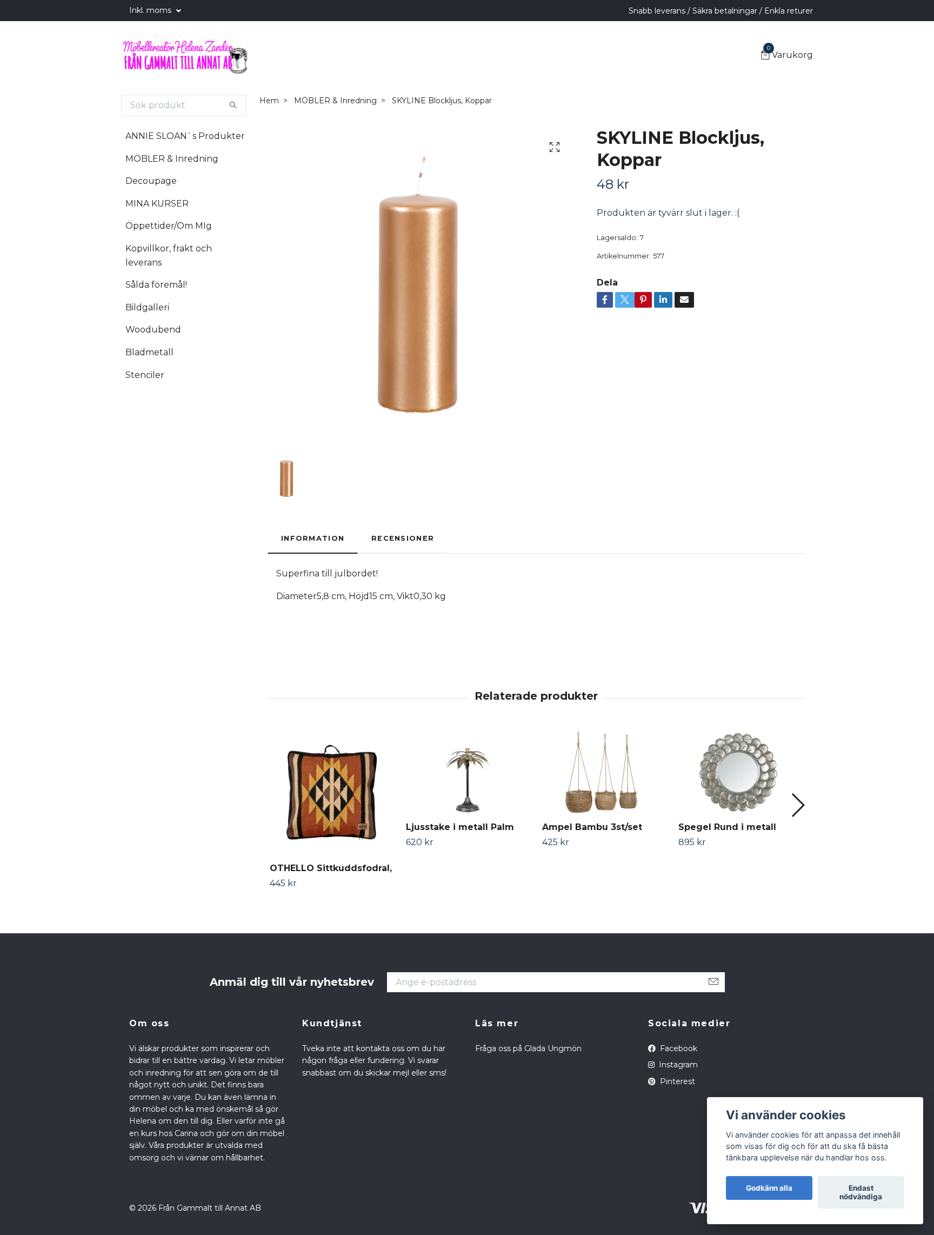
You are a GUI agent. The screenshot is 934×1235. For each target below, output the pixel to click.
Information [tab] (312, 538)
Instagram (677, 1065)
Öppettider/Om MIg (168, 226)
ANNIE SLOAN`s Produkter (185, 136)
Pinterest (676, 1081)
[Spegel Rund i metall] (740, 772)
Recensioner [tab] (402, 538)
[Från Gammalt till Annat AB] (185, 55)
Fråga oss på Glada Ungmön (528, 1048)
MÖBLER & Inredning (171, 159)
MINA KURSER (157, 203)
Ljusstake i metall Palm (460, 827)
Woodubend (153, 329)
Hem (269, 100)
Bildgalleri (147, 307)
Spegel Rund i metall (727, 827)
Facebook (677, 1048)
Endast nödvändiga (860, 1192)
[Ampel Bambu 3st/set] (604, 772)
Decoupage (151, 181)
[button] (797, 805)
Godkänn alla (769, 1188)
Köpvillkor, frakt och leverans (168, 255)
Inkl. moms (151, 10)
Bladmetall (149, 352)
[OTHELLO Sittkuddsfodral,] (331, 792)
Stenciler (144, 375)
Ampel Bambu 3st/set (592, 827)
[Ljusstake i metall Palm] (468, 772)
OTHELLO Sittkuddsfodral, (331, 868)
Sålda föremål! (156, 285)
